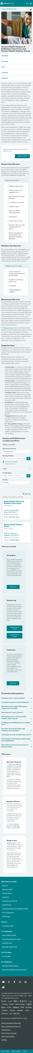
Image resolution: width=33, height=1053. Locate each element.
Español (3, 1001)
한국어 (9, 1007)
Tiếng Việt (16, 1013)
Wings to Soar (8, 328)
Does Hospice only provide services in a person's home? (14, 746)
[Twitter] (9, 982)
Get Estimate (6, 916)
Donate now (13, 586)
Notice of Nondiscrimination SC (11, 1026)
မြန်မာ (16, 1001)
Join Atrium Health (7, 926)
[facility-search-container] (28, 475)
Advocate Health (7, 889)
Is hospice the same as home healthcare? (15, 702)
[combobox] (16, 451)
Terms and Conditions (8, 1036)
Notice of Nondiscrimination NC (11, 1023)
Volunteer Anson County (14, 628)
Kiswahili (20, 1010)
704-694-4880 (14, 540)
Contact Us (5, 897)
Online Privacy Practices (9, 901)
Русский (12, 1010)
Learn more (13, 683)
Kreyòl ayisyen (20, 1004)
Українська (4, 1013)
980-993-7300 (22, 156)
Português (29, 1007)
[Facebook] (15, 982)
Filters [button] (5, 468)
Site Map (4, 1040)
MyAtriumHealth (16, 1051)
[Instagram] (20, 982)
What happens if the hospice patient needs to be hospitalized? (15, 740)
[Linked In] (26, 982)
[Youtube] (4, 982)
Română (4, 1010)
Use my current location (11, 461)
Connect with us (7, 893)
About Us (5, 885)
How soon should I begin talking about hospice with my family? (14, 707)
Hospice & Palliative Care (9, 9)
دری (30, 1001)
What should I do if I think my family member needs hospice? (13, 717)
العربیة (10, 1001)
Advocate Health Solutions (10, 966)
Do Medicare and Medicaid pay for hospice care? (15, 723)
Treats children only (10, 464)
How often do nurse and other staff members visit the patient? (13, 729)
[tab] (16, 469)
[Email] (4, 988)
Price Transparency (8, 912)
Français (4, 1004)
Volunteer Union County (14, 635)
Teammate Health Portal (9, 947)
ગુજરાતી (11, 1004)
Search (24, 1051)
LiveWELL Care (7, 943)
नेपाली (22, 1007)
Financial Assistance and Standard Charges (15, 908)
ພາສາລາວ (16, 1007)
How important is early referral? (12, 712)
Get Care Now (5, 1051)
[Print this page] (31, 9)
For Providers (6, 956)
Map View (27, 494)
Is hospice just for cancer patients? (13, 698)
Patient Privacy (7, 905)
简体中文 (23, 1001)
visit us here (16, 827)
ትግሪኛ (27, 1010)
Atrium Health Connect (9, 935)
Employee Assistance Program (11, 939)
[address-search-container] (28, 458)
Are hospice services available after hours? (15, 735)
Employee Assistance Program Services (14, 969)
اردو (10, 1013)
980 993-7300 (14, 517)
